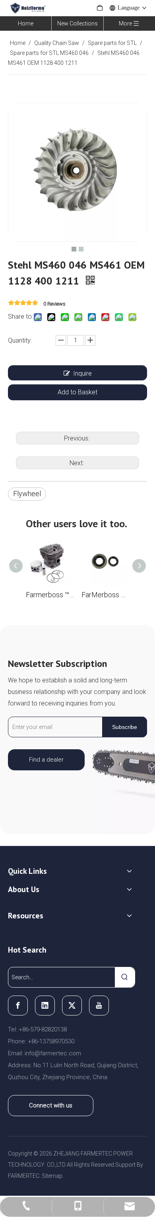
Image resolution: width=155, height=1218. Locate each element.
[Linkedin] (45, 1005)
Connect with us (50, 1105)
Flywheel (27, 493)
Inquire (82, 373)
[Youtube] (99, 1005)
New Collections (77, 23)
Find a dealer (46, 759)
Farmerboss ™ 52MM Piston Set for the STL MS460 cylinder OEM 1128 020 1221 (50, 594)
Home (25, 23)
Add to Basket (77, 392)
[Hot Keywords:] (125, 977)
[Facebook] (18, 1005)
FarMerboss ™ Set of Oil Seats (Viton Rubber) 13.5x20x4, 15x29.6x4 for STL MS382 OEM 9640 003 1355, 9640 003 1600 (105, 594)
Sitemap (52, 1176)
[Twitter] (72, 1005)
